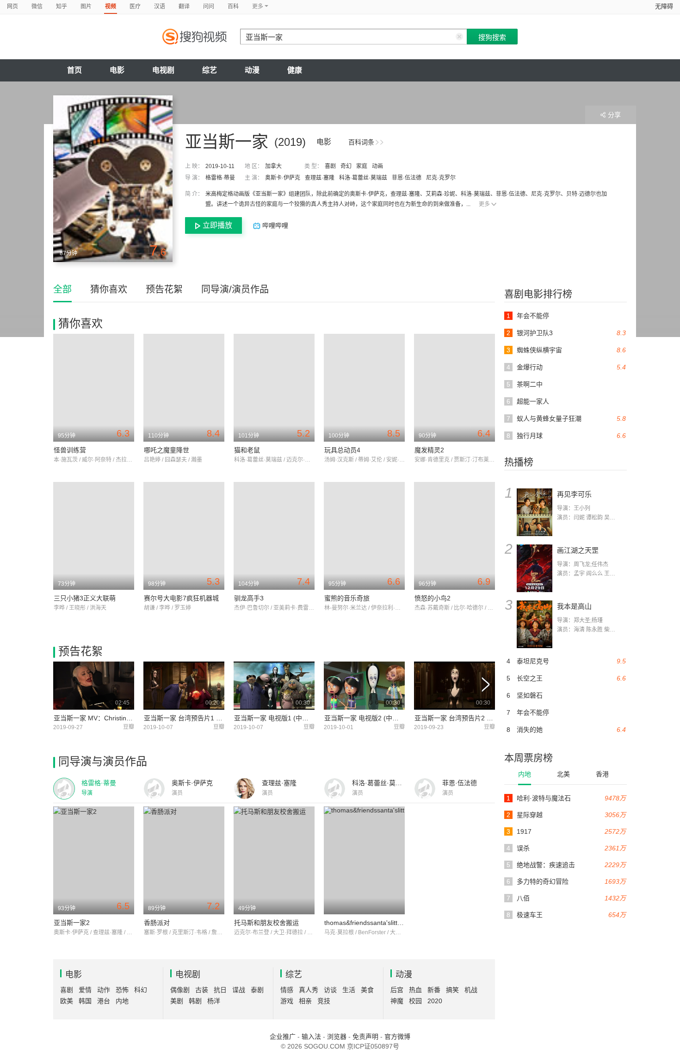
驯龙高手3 (249, 598)
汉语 (159, 6)
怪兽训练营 (70, 450)
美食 (367, 989)
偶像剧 (180, 989)
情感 (286, 989)
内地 (524, 774)
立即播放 (217, 225)
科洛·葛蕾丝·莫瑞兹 (363, 178)
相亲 (305, 1001)
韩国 (85, 1001)
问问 (208, 6)
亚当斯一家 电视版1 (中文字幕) (279, 718)
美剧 (176, 1001)
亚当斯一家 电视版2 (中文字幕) (369, 718)
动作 (103, 989)
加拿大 (273, 166)
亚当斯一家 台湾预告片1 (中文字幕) (195, 718)
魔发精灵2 (429, 450)
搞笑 (452, 989)
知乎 (61, 6)
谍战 (238, 989)
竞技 (323, 1001)
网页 (12, 6)
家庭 (361, 166)
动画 (377, 166)
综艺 (209, 70)
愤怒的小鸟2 (432, 598)
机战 (470, 989)
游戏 (286, 1001)
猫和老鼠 (247, 450)
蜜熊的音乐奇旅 (347, 598)
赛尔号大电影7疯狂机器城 (181, 598)
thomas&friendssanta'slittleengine (373, 922)
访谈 (330, 989)
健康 (294, 70)
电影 (117, 70)
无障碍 (664, 6)
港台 (103, 1001)
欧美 (66, 1001)
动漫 (252, 70)
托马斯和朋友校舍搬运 (266, 922)
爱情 (85, 989)
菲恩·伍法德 (406, 178)
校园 (415, 1001)
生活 (348, 989)
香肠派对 (157, 922)
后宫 (396, 989)
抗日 (220, 989)
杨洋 (213, 1001)
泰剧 (257, 989)
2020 (434, 1001)
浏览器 (336, 1036)
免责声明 (365, 1036)
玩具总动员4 (342, 450)
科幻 (140, 989)
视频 (110, 6)
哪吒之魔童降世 (166, 450)
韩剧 (195, 1001)
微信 (37, 6)
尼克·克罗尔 (441, 178)
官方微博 (397, 1036)
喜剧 (330, 166)
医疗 (135, 6)
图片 (86, 6)
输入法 (311, 1036)
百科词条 (361, 142)
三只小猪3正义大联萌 (85, 598)
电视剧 (163, 70)
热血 (415, 989)
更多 (484, 204)
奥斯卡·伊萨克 (282, 178)
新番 (433, 989)
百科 (233, 6)
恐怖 (122, 989)
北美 (563, 774)
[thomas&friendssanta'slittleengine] (364, 860)
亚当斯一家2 (72, 922)
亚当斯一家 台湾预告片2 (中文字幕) (465, 718)
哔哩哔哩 (274, 225)
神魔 (396, 1001)
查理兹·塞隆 (319, 178)
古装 (201, 989)
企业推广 (283, 1036)
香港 (602, 774)
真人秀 (308, 989)
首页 (74, 70)
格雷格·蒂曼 (220, 178)
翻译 (184, 6)
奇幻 (346, 166)
